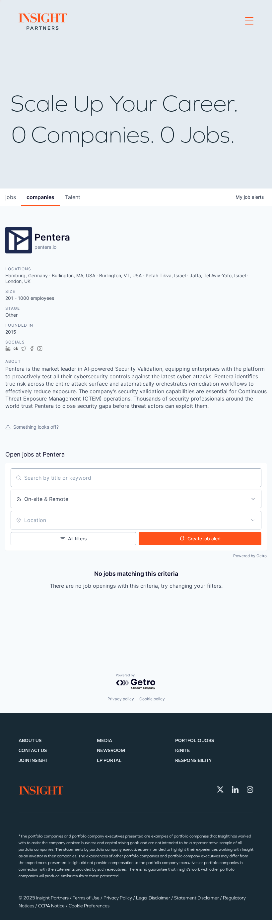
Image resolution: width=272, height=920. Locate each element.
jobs (10, 197)
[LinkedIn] (235, 789)
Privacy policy (120, 698)
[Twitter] (220, 789)
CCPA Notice (52, 906)
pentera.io (45, 247)
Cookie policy (152, 698)
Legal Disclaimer (153, 898)
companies (40, 197)
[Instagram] (250, 789)
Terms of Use (87, 898)
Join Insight (33, 760)
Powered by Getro (250, 555)
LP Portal (109, 760)
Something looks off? (36, 427)
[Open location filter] (252, 520)
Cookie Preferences (89, 906)
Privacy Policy (118, 898)
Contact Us (33, 750)
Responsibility (193, 760)
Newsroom (111, 750)
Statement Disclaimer (197, 898)
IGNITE (182, 750)
